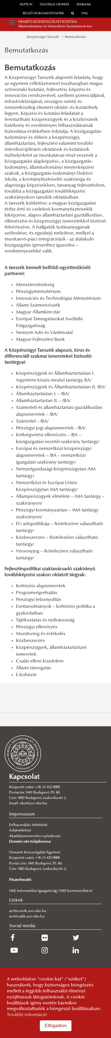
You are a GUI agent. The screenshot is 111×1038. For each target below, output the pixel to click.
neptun (26, 4)
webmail (84, 4)
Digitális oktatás (54, 4)
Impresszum (22, 814)
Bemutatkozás (75, 37)
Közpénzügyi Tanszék (43, 37)
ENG (84, 13)
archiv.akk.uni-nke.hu (27, 916)
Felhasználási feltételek (28, 825)
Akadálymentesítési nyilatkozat (34, 836)
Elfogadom (56, 1025)
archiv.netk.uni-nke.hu (27, 911)
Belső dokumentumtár (43, 13)
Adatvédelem (20, 830)
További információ (27, 1015)
